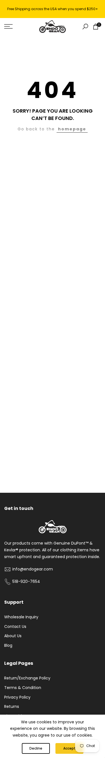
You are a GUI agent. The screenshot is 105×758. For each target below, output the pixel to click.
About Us (13, 636)
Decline (35, 748)
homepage (72, 129)
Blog (8, 645)
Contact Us (15, 626)
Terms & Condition (22, 687)
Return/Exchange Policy (27, 678)
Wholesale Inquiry (21, 617)
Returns (11, 706)
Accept (69, 748)
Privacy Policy (17, 697)
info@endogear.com (32, 569)
